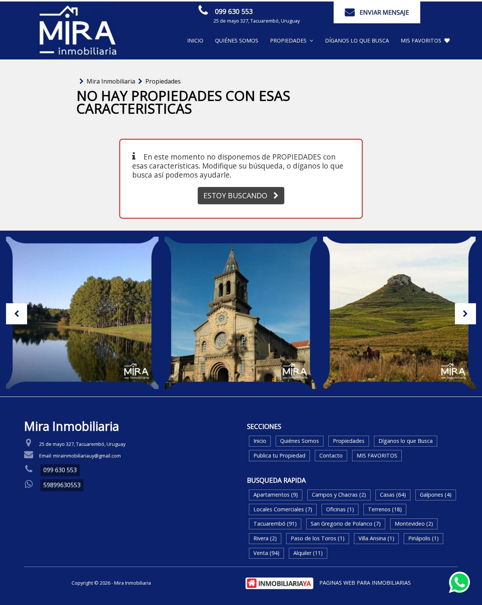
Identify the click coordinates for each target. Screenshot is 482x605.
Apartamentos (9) (275, 494)
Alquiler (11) (308, 552)
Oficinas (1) (340, 509)
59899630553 (62, 485)
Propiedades (163, 81)
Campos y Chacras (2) (339, 494)
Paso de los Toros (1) (318, 538)
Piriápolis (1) (423, 538)
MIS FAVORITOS (421, 40)
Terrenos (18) (385, 509)
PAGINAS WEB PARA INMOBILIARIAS (365, 582)
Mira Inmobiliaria (111, 81)
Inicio (195, 40)
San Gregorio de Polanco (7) (346, 523)
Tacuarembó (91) (275, 523)
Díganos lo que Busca (357, 40)
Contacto (331, 455)
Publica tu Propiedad (279, 455)
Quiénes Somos (236, 40)
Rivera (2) (265, 538)
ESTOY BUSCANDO (235, 195)
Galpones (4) (435, 494)
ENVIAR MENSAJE (384, 12)
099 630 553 (234, 11)
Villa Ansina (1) (376, 538)
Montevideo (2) (414, 523)
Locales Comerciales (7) (282, 509)
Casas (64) (393, 494)
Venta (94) (266, 552)
